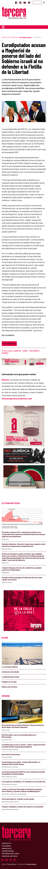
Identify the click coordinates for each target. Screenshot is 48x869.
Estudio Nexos (31, 864)
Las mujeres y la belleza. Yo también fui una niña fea (23, 782)
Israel (25, 351)
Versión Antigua (9, 856)
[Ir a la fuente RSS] (29, 2)
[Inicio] (14, 12)
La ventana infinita (10, 667)
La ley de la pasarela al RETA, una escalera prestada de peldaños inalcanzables (23, 773)
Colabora (6, 846)
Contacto (6, 843)
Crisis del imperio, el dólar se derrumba (18, 799)
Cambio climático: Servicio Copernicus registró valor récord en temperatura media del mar (23, 545)
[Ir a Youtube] (25, 2)
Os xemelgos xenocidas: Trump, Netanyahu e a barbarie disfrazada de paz (21, 763)
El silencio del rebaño (10, 672)
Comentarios (8, 851)
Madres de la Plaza (9, 687)
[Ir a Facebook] (16, 2)
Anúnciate (7, 848)
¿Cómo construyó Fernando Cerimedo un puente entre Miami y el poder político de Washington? (22, 790)
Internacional (25, 37)
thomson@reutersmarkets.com (17, 398)
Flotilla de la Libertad (11, 351)
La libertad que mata (10, 677)
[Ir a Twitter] (20, 2)
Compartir (10, 343)
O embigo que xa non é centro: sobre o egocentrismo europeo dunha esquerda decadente (23, 746)
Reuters (5, 379)
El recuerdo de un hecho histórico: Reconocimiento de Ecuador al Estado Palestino (23, 726)
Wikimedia (14, 37)
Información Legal (11, 853)
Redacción (6, 37)
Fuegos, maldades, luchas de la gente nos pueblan (22, 807)
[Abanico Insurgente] (24, 481)
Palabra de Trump (9, 682)
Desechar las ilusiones (11, 754)
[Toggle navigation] (3, 27)
